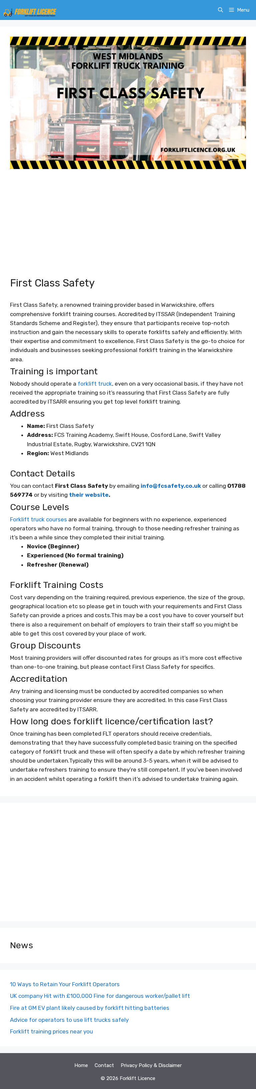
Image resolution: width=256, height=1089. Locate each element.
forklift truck (95, 383)
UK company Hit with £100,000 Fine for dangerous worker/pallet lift (100, 996)
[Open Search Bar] (220, 10)
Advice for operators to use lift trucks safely (69, 1019)
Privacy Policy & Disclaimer (151, 1065)
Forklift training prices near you (51, 1031)
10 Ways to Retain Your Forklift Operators (65, 984)
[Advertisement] (128, 226)
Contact (104, 1065)
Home (81, 1065)
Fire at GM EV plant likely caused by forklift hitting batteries (89, 1007)
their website (88, 494)
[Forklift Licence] (30, 10)
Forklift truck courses (38, 519)
